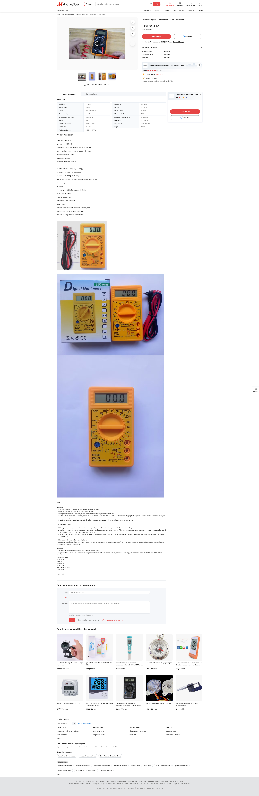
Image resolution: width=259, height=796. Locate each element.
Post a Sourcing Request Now (112, 620)
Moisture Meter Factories (102, 766)
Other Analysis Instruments (66, 756)
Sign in (200, 5)
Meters (168, 727)
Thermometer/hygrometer (138, 731)
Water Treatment (62, 735)
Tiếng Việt (176, 783)
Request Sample (178, 42)
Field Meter (147, 766)
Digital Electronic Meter (163, 766)
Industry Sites (142, 781)
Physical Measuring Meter (88, 756)
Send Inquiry (156, 36)
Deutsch (126, 783)
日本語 (151, 783)
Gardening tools (171, 731)
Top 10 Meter (80, 770)
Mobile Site (173, 781)
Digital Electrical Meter (181, 766)
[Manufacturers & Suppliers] (68, 4)
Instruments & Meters (68, 14)
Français (103, 783)
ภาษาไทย (162, 783)
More (58, 774)
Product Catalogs (85, 723)
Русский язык (111, 783)
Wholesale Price (132, 781)
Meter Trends (92, 770)
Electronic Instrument (82, 14)
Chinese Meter (135, 766)
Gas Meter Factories (120, 766)
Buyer (156, 10)
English (82, 783)
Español (88, 783)
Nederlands (133, 783)
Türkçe (169, 783)
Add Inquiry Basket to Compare (97, 84)
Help (166, 10)
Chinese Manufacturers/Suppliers (105, 781)
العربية (140, 783)
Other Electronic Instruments (97, 14)
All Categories (63, 10)
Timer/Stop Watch (99, 731)
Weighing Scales (135, 727)
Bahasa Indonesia (186, 783)
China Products (90, 781)
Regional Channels (153, 781)
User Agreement (140, 788)
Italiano (119, 783)
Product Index (164, 781)
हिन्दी (157, 783)
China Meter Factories (65, 766)
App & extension (178, 10)
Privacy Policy (159, 788)
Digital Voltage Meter (64, 770)
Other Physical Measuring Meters (110, 756)
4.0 (177, 97)
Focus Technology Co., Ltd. (116, 788)
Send (72, 620)
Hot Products (80, 781)
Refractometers (98, 727)
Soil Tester (133, 735)
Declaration (150, 788)
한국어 (146, 783)
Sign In (145, 81)
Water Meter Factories (83, 766)
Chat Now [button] (188, 36)
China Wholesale (121, 781)
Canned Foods (61, 727)
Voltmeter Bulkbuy (106, 770)
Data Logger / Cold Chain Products (68, 731)
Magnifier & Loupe (99, 735)
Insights (180, 781)
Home (58, 14)
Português (96, 783)
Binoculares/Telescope (173, 735)
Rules (201, 10)
